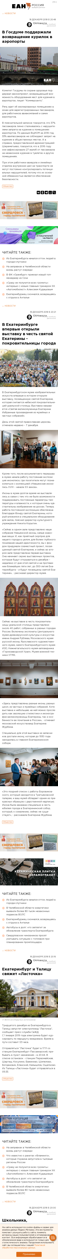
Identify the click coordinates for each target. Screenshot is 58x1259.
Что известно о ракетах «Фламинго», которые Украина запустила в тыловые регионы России (29, 1159)
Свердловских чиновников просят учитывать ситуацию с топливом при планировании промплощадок (27, 939)
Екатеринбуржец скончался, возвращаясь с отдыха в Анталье (31, 296)
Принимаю (29, 1254)
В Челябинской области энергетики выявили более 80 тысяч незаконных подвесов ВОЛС (28, 911)
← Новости (8, 13)
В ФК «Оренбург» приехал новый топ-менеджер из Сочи (28, 276)
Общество (7, 186)
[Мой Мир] (50, 192)
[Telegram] (46, 192)
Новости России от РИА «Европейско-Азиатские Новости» (21, 6)
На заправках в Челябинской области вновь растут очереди (28, 268)
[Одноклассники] (42, 192)
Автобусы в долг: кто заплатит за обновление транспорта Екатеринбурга (29, 929)
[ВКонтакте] (38, 192)
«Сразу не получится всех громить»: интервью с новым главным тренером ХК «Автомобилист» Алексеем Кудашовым (30, 286)
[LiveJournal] (54, 192)
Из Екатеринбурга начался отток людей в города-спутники (31, 260)
